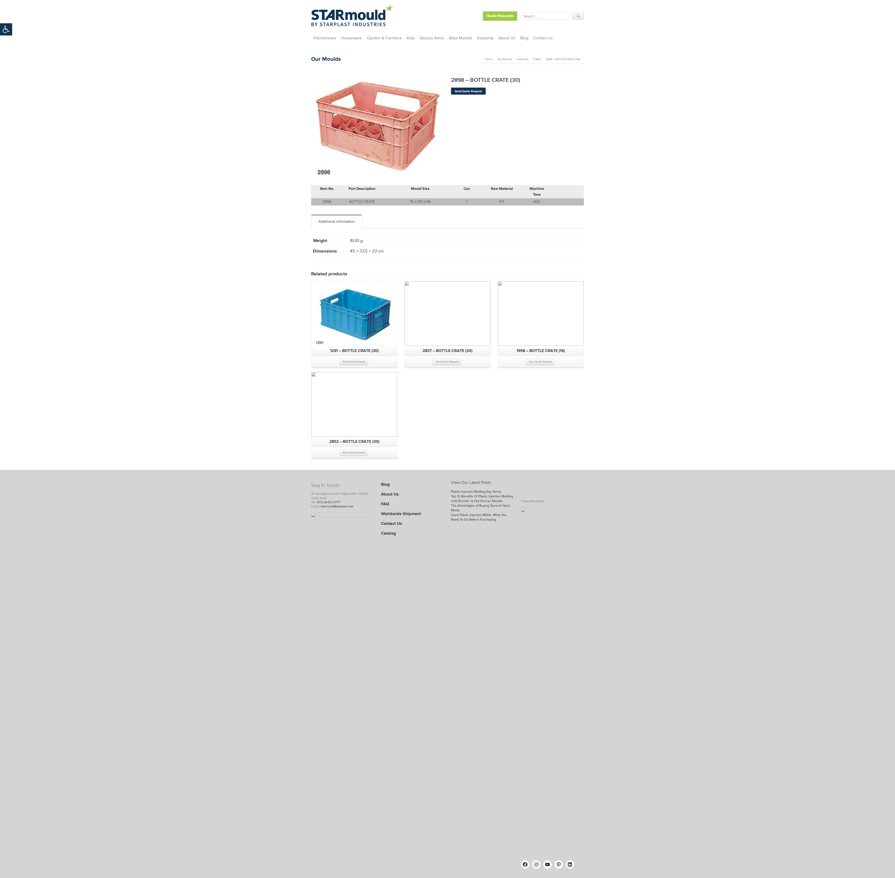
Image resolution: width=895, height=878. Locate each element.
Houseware (351, 38)
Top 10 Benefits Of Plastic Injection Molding (482, 496)
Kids (411, 38)
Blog (524, 38)
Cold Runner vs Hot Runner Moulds (477, 501)
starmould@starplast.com (337, 506)
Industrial (485, 38)
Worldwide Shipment (401, 513)
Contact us (543, 38)
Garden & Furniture (384, 38)
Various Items (432, 38)
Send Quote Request (468, 91)
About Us (506, 38)
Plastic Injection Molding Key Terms (476, 492)
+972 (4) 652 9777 (328, 502)
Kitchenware (325, 38)
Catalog (388, 533)
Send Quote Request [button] (353, 361)
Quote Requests (500, 16)
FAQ (385, 503)
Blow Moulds (460, 38)
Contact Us (391, 523)
